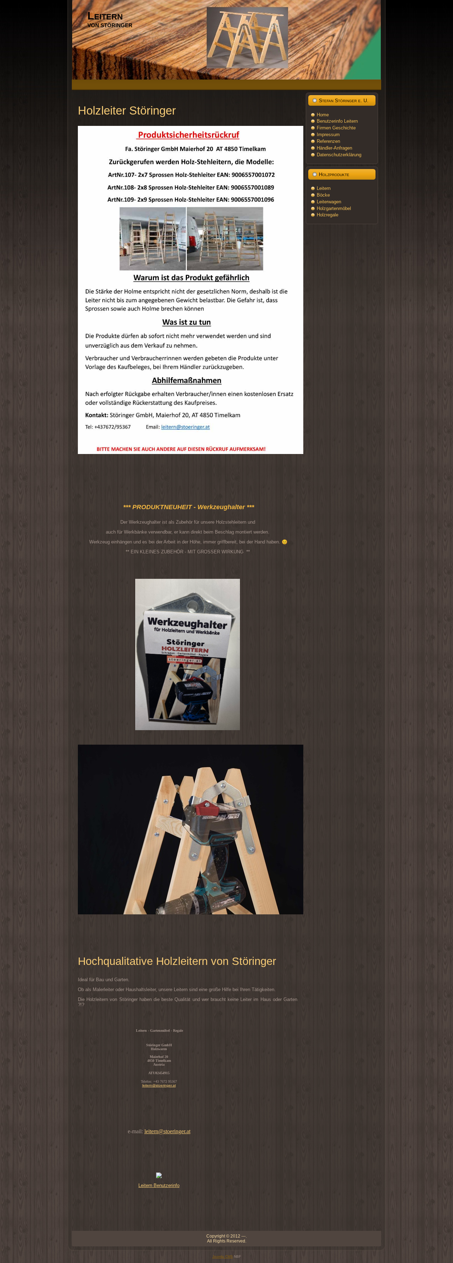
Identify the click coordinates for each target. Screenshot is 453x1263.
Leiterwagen (329, 201)
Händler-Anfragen (334, 148)
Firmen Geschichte (336, 127)
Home (323, 114)
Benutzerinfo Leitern (337, 121)
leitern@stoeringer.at (159, 1085)
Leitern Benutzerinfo (158, 1185)
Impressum (328, 134)
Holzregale (327, 214)
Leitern (105, 16)
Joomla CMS (222, 1256)
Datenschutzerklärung (339, 154)
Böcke (323, 195)
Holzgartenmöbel (334, 208)
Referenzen (328, 141)
